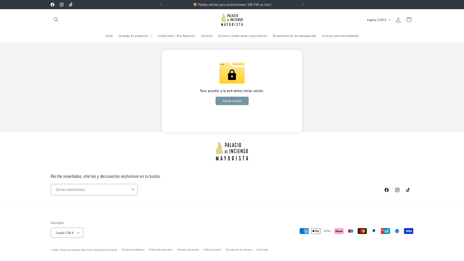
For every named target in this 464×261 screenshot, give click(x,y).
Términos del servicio (188, 249)
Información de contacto (239, 249)
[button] (56, 19)
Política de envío (212, 249)
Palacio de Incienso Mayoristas (76, 249)
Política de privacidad (160, 249)
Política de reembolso (133, 249)
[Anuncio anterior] (161, 4)
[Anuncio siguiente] (302, 4)
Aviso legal (262, 249)
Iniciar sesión (232, 101)
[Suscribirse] (132, 189)
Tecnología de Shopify (105, 249)
